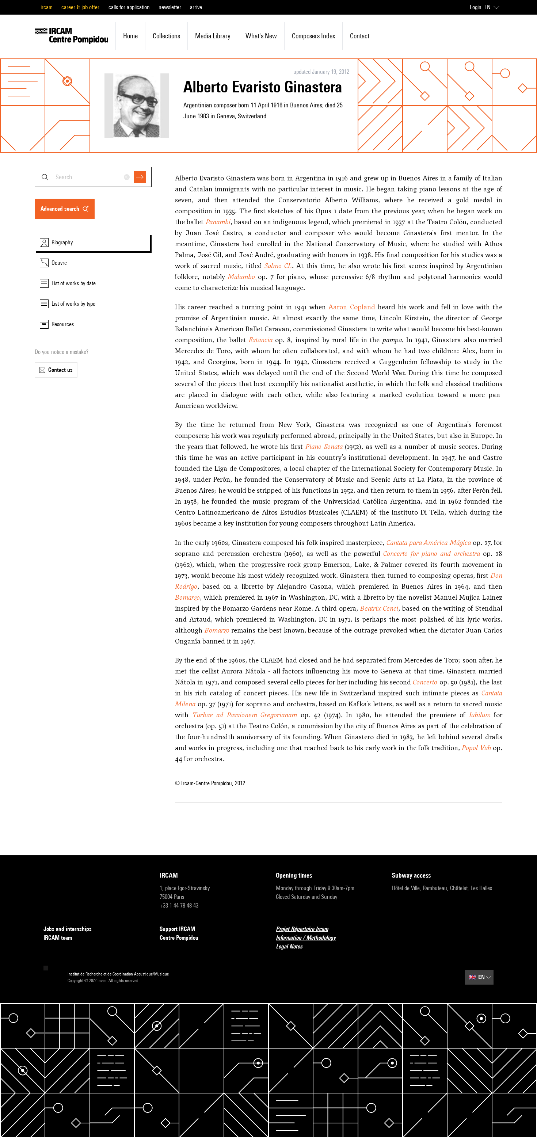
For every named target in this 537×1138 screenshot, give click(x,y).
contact (359, 36)
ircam (47, 7)
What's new (261, 36)
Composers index (313, 36)
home (130, 36)
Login (475, 7)
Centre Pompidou (179, 937)
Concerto (425, 682)
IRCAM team (57, 937)
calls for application (129, 7)
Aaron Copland (351, 307)
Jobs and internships (67, 928)
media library (213, 36)
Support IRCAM (177, 928)
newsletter (170, 7)
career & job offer (80, 7)
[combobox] (93, 177)
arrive (196, 7)
